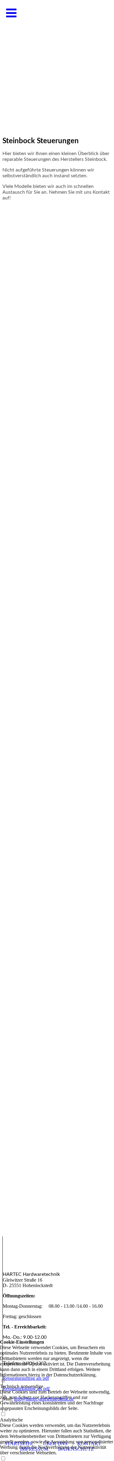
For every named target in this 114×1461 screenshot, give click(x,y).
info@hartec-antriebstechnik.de (44, 1398)
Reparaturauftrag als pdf (26, 1378)
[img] (57, 61)
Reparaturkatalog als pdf (26, 1388)
